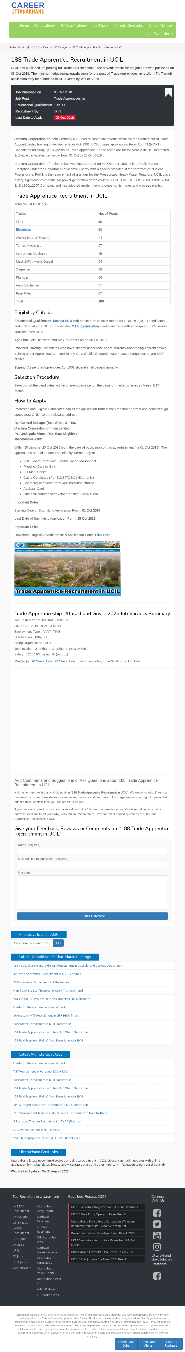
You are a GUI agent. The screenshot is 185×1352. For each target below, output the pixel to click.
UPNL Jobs (19, 1239)
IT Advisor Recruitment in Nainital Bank (39, 1007)
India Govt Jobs (114, 661)
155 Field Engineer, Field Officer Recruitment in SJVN (48, 1040)
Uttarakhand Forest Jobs (45, 1260)
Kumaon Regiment (43, 1229)
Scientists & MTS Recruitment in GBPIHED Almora (46, 1015)
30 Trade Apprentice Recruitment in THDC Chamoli (47, 974)
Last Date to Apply (29, 117)
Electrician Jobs (89, 661)
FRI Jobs (18, 1256)
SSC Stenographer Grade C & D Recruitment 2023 (46, 1138)
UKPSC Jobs (20, 1217)
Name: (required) (29, 845)
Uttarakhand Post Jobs (49, 1281)
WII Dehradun (22, 1268)
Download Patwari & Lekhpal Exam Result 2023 (103, 1233)
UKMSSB (18, 1244)
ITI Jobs (134, 661)
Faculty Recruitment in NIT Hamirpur (37, 1130)
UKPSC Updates (171, 1343)
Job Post (22, 98)
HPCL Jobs (19, 1262)
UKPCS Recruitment (21, 1230)
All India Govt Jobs (128, 25)
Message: (24, 872)
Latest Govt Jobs (126, 1343)
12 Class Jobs (65, 661)
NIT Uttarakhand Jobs (48, 1239)
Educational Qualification (33, 105)
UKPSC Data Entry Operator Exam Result (98, 1214)
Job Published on (28, 92)
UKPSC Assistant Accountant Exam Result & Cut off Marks (105, 1242)
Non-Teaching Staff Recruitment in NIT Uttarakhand (48, 990)
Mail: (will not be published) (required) (43, 858)
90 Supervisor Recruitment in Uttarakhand (42, 982)
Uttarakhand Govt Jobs (38, 1152)
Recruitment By (27, 111)
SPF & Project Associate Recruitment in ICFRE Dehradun (50, 1105)
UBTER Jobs (20, 1222)
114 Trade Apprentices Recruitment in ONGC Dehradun (50, 1032)
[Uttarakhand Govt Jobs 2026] (28, 8)
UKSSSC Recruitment (21, 1208)
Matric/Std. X (62, 321)
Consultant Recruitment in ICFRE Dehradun (42, 1024)
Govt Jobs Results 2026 (87, 1197)
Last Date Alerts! (159, 33)
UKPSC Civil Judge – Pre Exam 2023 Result (99, 1259)
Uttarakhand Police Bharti (45, 1270)
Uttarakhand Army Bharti (45, 1208)
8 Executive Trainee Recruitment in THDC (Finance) (47, 1121)
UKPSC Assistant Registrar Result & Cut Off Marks (104, 1207)
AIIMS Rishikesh (47, 1289)
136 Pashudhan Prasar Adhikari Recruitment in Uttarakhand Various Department (68, 965)
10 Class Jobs (42, 661)
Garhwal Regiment (43, 1219)
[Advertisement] (92, 721)
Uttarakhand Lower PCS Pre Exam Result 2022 (102, 1252)
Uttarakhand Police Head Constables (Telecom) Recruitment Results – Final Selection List (103, 1223)
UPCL (16, 1250)
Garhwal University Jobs (47, 1250)
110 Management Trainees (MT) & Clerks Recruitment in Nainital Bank (60, 1113)
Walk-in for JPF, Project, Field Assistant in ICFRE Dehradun (51, 999)
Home (24, 25)
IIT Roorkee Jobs (48, 1295)
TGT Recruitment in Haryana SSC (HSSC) (40, 1071)
